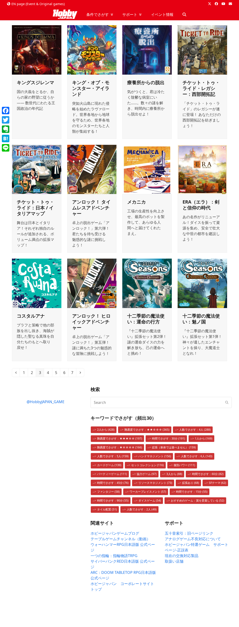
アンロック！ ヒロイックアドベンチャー (91, 322)
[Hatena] (5, 138)
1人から (203, 438)
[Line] (5, 147)
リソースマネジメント (155, 483)
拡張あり (190, 483)
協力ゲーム (147, 474)
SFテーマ (217, 483)
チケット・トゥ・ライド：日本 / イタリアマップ (35, 208)
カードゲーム (109, 465)
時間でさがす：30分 (168, 438)
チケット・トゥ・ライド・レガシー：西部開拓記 (201, 88)
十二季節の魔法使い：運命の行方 (146, 319)
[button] (184, 14)
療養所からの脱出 (146, 82)
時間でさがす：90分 (113, 500)
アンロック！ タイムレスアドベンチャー (91, 208)
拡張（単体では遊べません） (174, 447)
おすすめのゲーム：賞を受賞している (197, 500)
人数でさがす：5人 (113, 456)
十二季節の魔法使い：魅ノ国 (201, 319)
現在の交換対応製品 (181, 555)
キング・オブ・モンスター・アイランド (90, 88)
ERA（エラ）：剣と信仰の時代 (201, 205)
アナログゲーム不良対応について (193, 538)
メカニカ (136, 202)
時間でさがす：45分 (113, 483)
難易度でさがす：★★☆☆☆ (146, 430)
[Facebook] (5, 110)
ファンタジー (108, 492)
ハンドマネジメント (154, 456)
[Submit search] (226, 402)
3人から (174, 474)
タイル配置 (107, 509)
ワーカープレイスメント (148, 492)
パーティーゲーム (112, 474)
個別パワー (184, 465)
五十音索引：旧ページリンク (189, 533)
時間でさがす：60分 (208, 474)
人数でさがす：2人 (142, 509)
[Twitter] (5, 120)
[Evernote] (5, 129)
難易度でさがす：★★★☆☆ (119, 438)
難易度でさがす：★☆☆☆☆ (119, 447)
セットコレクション (147, 465)
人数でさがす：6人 (196, 456)
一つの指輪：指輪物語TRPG (114, 555)
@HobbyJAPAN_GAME (45, 401)
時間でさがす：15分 (191, 492)
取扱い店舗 (174, 561)
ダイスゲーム (149, 500)
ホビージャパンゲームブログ (115, 533)
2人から (106, 430)
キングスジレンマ (35, 82)
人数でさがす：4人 (195, 430)
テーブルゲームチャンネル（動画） (120, 538)
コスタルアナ (31, 316)
